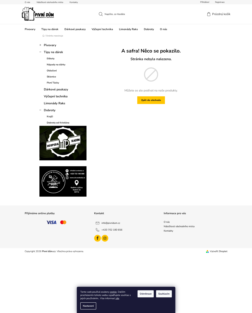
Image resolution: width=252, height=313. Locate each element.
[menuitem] (30, 29)
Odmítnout (146, 293)
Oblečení (52, 70)
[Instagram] (105, 238)
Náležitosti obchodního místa (50, 2)
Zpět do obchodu (151, 100)
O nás (27, 2)
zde (117, 298)
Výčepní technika (56, 96)
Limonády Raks (54, 103)
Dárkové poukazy (56, 89)
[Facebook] (97, 238)
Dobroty (49, 110)
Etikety (50, 58)
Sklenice (51, 76)
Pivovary (50, 45)
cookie (113, 292)
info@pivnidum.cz (111, 223)
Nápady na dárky (56, 64)
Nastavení (88, 306)
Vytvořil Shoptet (218, 251)
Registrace (219, 2)
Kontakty (74, 2)
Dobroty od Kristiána (58, 122)
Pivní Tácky (53, 82)
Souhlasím (164, 293)
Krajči (50, 116)
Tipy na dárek (53, 52)
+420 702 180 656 (112, 229)
